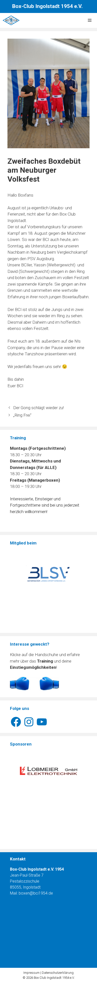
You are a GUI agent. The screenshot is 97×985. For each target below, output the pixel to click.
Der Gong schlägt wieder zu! (38, 407)
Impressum (31, 973)
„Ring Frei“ (22, 415)
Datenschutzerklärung (58, 973)
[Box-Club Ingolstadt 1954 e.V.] (11, 20)
